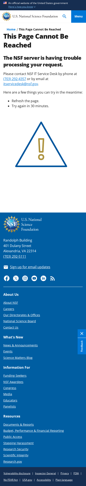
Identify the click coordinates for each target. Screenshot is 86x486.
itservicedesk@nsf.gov (20, 84)
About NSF (10, 303)
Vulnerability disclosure (17, 473)
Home (11, 29)
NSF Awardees (13, 382)
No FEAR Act (11, 480)
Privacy (65, 473)
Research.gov (12, 462)
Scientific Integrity (15, 455)
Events (8, 351)
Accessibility (44, 480)
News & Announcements (20, 345)
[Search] (64, 16)
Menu (79, 16)
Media (7, 394)
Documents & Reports (18, 425)
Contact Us (10, 327)
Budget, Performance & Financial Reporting (33, 431)
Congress (9, 388)
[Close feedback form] (82, 333)
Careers (8, 309)
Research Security (15, 449)
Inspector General (45, 473)
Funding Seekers (15, 376)
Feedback (81, 346)
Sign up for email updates (30, 267)
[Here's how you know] (43, 5)
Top (79, 193)
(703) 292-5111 (14, 256)
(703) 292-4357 (14, 79)
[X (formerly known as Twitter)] (16, 278)
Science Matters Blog (18, 358)
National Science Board (19, 321)
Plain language (64, 480)
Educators (10, 400)
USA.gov (27, 480)
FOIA (76, 473)
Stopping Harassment (18, 443)
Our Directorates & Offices (21, 315)
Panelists (9, 406)
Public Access (12, 437)
